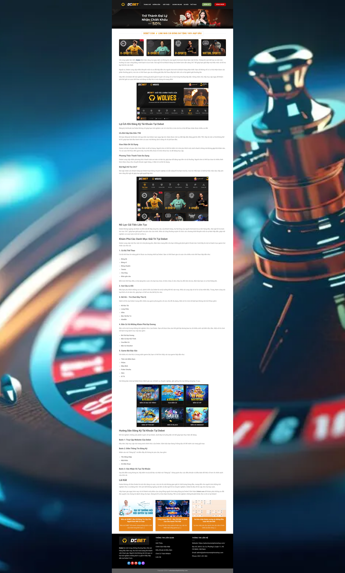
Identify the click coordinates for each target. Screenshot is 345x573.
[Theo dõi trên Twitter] (128, 563)
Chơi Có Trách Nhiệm (163, 553)
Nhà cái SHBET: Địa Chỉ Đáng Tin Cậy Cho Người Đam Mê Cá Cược (136, 520)
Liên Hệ (158, 557)
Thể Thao (193, 4)
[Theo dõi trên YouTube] (136, 563)
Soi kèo (186, 4)
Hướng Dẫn (156, 4)
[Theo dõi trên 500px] (139, 563)
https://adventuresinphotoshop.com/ (212, 543)
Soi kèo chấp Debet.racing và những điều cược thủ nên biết (209, 520)
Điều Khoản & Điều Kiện (164, 550)
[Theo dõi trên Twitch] (143, 563)
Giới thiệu (166, 4)
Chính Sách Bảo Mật (163, 547)
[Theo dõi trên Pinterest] (132, 563)
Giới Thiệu (159, 543)
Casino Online (177, 4)
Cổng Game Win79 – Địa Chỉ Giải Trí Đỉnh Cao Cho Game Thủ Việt (172, 520)
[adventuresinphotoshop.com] (130, 5)
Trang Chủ (147, 4)
